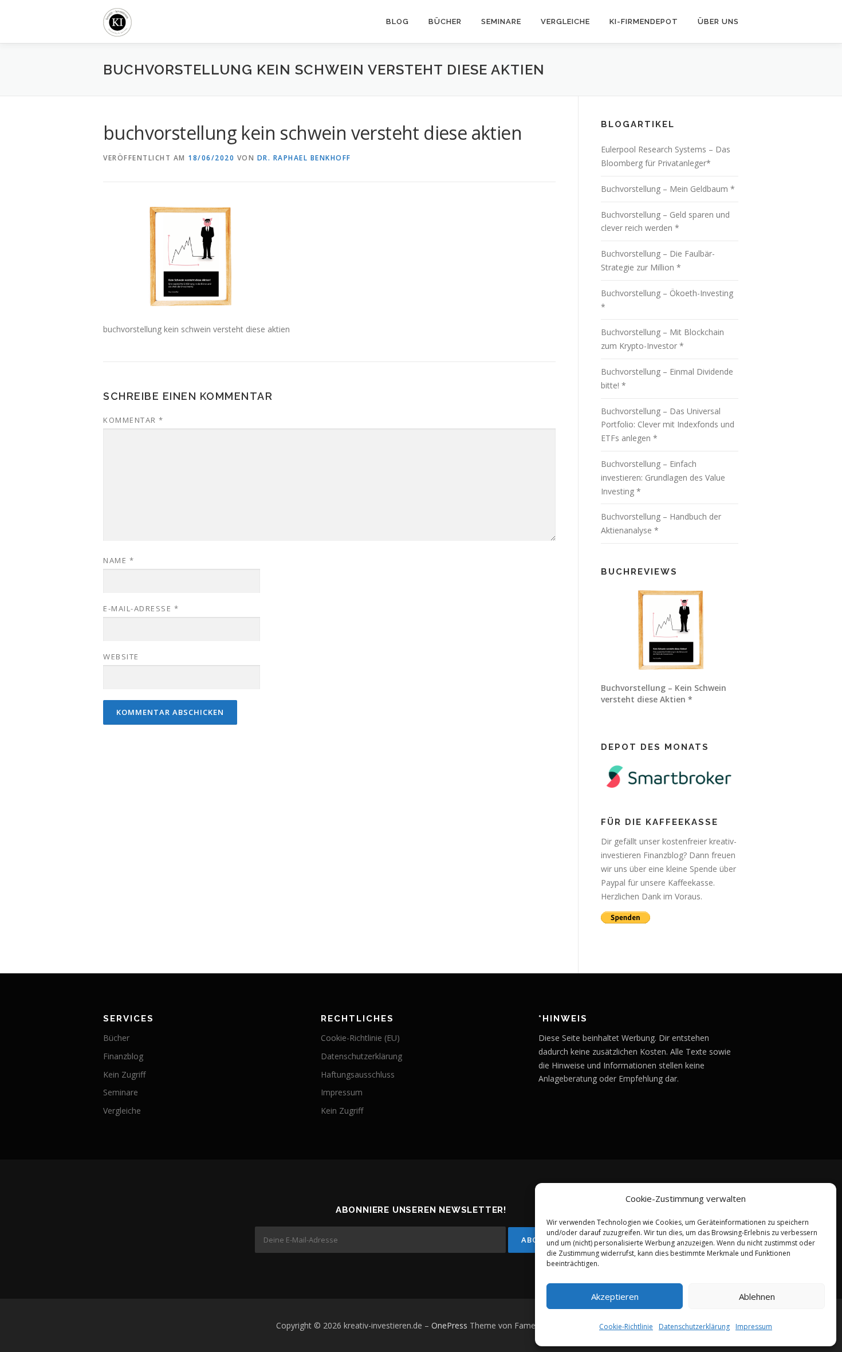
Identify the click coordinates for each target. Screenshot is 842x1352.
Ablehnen (757, 1296)
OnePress (449, 1325)
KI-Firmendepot (643, 21)
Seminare (501, 21)
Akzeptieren (615, 1296)
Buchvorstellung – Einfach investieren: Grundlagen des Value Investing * (663, 477)
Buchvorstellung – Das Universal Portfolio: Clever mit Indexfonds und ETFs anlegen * (667, 425)
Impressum (753, 1326)
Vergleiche (565, 21)
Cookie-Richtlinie (626, 1326)
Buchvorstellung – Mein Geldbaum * (668, 188)
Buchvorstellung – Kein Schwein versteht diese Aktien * (663, 693)
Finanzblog (123, 1056)
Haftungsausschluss (358, 1074)
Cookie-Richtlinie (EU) (360, 1037)
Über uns (718, 21)
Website (121, 656)
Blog (397, 21)
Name (118, 560)
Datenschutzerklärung (694, 1326)
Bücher (445, 21)
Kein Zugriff (124, 1074)
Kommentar (133, 420)
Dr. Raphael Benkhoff (304, 158)
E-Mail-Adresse (141, 608)
